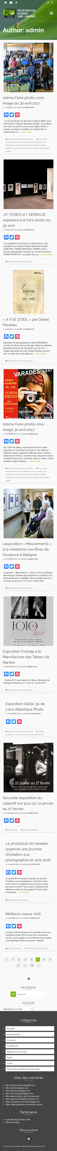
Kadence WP (40, 1146)
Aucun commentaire (25, 107)
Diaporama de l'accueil (21, 139)
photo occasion (45, 148)
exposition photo (11, 142)
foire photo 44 (27, 145)
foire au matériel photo (24, 142)
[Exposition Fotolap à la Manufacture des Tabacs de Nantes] (28, 620)
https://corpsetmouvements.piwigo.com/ (23, 1101)
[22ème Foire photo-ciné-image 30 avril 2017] (28, 393)
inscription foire (10, 148)
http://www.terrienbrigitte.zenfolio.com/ (22, 1098)
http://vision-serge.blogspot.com (19, 1093)
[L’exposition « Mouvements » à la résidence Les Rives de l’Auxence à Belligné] (28, 513)
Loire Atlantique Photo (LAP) (18, 1119)
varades (8, 151)
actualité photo (31, 948)
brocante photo (42, 139)
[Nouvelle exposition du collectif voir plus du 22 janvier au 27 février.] (28, 767)
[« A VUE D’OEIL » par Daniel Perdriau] (28, 291)
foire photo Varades (39, 145)
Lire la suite (26, 131)
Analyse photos (13, 1034)
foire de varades (37, 142)
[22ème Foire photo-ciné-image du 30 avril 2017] (28, 67)
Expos (31, 262)
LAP (17, 734)
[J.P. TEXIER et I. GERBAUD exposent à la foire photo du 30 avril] (28, 184)
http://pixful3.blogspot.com (17, 1087)
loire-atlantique (39, 734)
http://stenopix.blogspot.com (18, 1090)
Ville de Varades (13, 1122)
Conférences (18, 948)
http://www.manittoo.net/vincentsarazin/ (23, 1096)
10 (32, 965)
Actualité (10, 139)
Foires (31, 139)
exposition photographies (30, 830)
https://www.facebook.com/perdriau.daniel (24, 1104)
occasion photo (21, 148)
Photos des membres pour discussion (23, 1069)
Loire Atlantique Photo (26, 734)
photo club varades (33, 148)
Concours (11, 1040)
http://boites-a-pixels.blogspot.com (21, 1085)
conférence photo (42, 948)
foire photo (18, 145)
